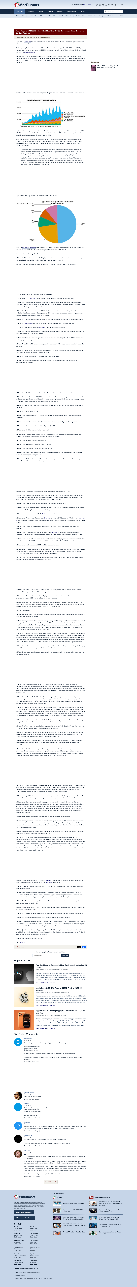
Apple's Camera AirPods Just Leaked (73, 1203)
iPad (43, 514)
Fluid (36, 1278)
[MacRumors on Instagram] (100, 5)
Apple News (28, 323)
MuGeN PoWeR (29, 1092)
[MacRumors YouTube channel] (112, 5)
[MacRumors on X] (106, 5)
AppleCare (49, 880)
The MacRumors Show (102, 1197)
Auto (45, 1278)
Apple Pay (54, 532)
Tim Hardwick (34, 1240)
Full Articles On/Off (28, 1278)
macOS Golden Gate (65, 16)
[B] (18, 1045)
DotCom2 (27, 1122)
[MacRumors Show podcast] (97, 5)
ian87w (26, 1103)
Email (15, 1230)
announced (27, 42)
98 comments (20, 947)
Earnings (22, 942)
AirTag (101, 16)
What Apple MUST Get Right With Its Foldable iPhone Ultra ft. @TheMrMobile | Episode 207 (111, 1203)
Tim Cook (32, 298)
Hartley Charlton (18, 1247)
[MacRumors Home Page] (26, 5)
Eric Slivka (33, 1226)
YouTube (59, 1197)
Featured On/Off (19, 1278)
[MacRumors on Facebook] (103, 5)
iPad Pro (47, 518)
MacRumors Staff (45, 37)
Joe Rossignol (64, 969)
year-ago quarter (29, 52)
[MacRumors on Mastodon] (109, 5)
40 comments (51, 983)
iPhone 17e (91, 16)
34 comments (51, 1028)
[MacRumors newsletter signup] (122, 5)
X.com (19, 1230)
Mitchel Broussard (19, 1240)
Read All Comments (50, 1182)
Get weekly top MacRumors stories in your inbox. (50, 952)
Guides (41, 11)
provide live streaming (29, 247)
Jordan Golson (64, 992)
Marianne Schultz (35, 1247)
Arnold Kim (17, 1226)
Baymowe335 (28, 1038)
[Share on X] (79, 947)
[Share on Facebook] (84, 947)
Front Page (19, 11)
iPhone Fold (32, 16)
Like (34, 1061)
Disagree (38, 1061)
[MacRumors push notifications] (116, 5)
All (121, 16)
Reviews (60, 11)
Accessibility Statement (19, 1275)
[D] (18, 1129)
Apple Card (42, 327)
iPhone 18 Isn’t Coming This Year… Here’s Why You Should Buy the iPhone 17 (74, 1225)
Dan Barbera (17, 1254)
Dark (51, 1278)
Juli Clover (63, 1015)
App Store (49, 882)
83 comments (51, 1005)
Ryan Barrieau (34, 1254)
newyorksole (28, 1135)
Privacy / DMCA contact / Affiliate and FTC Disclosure (27, 1272)
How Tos (50, 11)
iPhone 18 (110, 16)
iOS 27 (42, 16)
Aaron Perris (33, 1260)
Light (48, 1278)
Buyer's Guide (71, 11)
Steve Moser (17, 1260)
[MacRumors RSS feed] (119, 5)
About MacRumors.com (24, 1212)
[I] (18, 1110)
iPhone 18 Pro (20, 16)
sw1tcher (27, 1150)
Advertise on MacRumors (25, 1218)
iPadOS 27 (51, 16)
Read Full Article (41, 983)
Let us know (87, 5)
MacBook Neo (80, 16)
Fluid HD (40, 1278)
